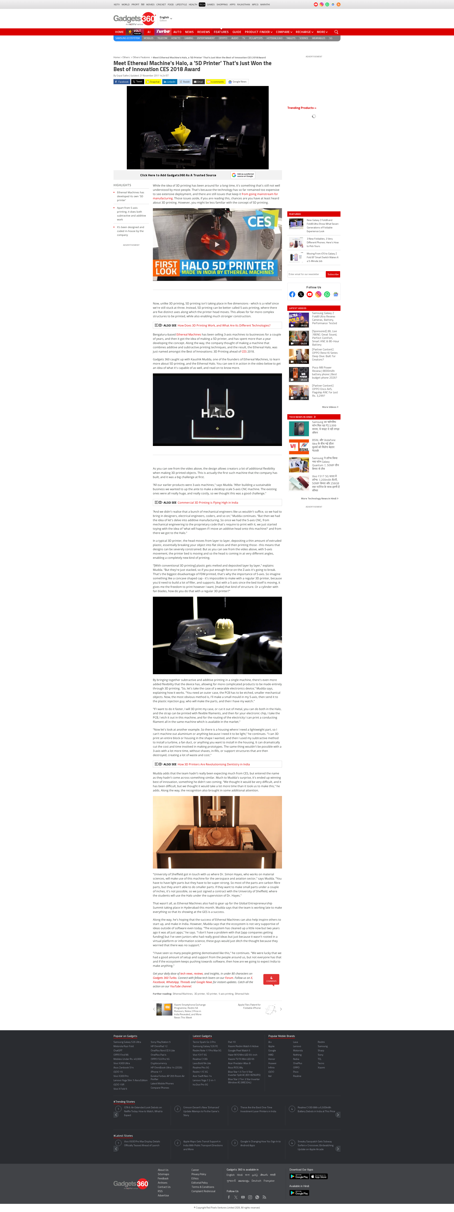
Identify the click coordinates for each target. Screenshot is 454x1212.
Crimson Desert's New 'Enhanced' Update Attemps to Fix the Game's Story (201, 1111)
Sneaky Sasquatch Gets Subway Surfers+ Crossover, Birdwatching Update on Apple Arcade (315, 1145)
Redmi (321, 1042)
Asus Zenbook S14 (124, 1067)
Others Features (141, 57)
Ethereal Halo (242, 994)
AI (149, 32)
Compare (283, 32)
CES (244, 351)
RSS (160, 1191)
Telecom (162, 38)
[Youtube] (310, 294)
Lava (295, 1042)
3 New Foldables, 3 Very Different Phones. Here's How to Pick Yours (323, 243)
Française (269, 1181)
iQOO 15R (119, 1084)
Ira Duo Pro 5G (200, 1084)
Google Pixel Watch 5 (239, 1050)
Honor (271, 1059)
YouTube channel (180, 986)
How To (175, 38)
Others (126, 57)
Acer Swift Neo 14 (202, 1076)
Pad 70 (232, 1042)
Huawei (272, 1063)
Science (304, 38)
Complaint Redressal (203, 1191)
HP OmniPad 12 (159, 1046)
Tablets (290, 38)
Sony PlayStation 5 (161, 1042)
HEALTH (193, 4)
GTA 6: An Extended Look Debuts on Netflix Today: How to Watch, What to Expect (143, 1111)
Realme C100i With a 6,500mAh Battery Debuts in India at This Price (316, 1109)
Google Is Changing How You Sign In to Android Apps (260, 1143)
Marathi (265, 4)
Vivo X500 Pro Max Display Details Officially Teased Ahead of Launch (142, 1143)
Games (211, 4)
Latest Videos (297, 308)
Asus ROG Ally (235, 1067)
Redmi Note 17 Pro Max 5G (207, 1050)
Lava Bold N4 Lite (202, 1063)
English (231, 1175)
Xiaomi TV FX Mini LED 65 (241, 1059)
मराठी (272, 1175)
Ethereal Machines (188, 334)
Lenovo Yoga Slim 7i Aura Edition (131, 1080)
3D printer (199, 994)
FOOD (171, 4)
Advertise (163, 1195)
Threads (185, 982)
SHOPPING (222, 4)
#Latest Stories (123, 1136)
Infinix (271, 1067)
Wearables (318, 38)
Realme (297, 1076)
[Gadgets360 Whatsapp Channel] (327, 294)
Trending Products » (301, 108)
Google (272, 1050)
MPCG (255, 4)
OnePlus (297, 1063)
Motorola (298, 1050)
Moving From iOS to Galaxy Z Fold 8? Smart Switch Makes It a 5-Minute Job (322, 258)
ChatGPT (118, 1050)
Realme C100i (200, 1059)
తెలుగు (264, 1175)
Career (195, 1170)
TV (243, 38)
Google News (204, 982)
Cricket (161, 4)
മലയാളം (243, 1181)
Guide (236, 32)
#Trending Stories (124, 1101)
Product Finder (257, 32)
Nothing (297, 1055)
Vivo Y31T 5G (200, 1055)
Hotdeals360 (274, 38)
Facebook (159, 982)
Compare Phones (160, 1088)
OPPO (296, 1067)
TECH (202, 4)
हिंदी (142, 4)
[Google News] (336, 294)
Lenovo (297, 1046)
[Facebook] (292, 294)
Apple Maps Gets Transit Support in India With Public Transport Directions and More (203, 1145)
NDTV (117, 4)
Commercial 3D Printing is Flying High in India (208, 502)
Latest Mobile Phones (162, 1083)
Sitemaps (163, 1174)
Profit (135, 4)
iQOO (271, 1072)
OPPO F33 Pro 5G (160, 1059)
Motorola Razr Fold (124, 1046)
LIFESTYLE (181, 4)
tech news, (187, 973)
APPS (232, 4)
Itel (270, 1076)
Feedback (163, 1178)
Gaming (188, 38)
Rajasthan (243, 4)
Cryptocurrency (159, 1063)
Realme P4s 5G (201, 1067)
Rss (264, 1196)
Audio (234, 38)
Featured (295, 214)
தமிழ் (255, 1175)
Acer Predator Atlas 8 (239, 1063)
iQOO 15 (118, 1072)
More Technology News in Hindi (319, 498)
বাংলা (247, 1175)
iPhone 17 (156, 1072)
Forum (229, 978)
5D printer (211, 994)
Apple (271, 1046)
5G (330, 38)
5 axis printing (226, 994)
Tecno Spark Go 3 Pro (204, 1042)
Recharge (303, 32)
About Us (163, 1170)
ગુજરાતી (231, 1181)
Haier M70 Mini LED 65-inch (242, 1055)
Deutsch (256, 1181)
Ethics (195, 1178)
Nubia (296, 1059)
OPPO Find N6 (121, 1055)
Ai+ (270, 1042)
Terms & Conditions (203, 1187)
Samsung (323, 1046)
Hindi (240, 1175)
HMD (270, 1055)
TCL (319, 1059)
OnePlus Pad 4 (158, 1055)
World (126, 4)
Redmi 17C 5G (200, 1072)
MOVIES (150, 4)
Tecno (321, 1063)
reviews (198, 973)
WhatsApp (172, 982)
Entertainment (206, 38)
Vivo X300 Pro (121, 1076)
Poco (295, 1072)
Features (221, 32)
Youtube (243, 1196)
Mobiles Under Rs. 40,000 (127, 1059)
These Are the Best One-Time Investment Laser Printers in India (258, 1109)
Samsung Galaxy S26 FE (205, 1046)
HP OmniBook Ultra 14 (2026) (166, 1067)
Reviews (203, 32)
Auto (177, 32)
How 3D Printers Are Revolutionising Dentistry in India (214, 764)
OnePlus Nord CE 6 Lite (163, 1050)
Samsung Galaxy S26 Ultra (127, 1042)
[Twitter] (301, 294)
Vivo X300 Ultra (122, 1063)
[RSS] (338, 4)
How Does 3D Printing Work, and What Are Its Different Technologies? (224, 325)
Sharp (321, 1050)
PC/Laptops (256, 38)
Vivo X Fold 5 (120, 1089)
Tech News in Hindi (301, 417)
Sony (320, 1055)
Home (119, 32)
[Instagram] (318, 294)
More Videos (329, 407)
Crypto (223, 38)
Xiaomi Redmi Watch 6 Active (243, 1046)
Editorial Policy (200, 1183)
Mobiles (148, 38)
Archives (162, 1183)
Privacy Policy (199, 1174)
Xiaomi (321, 1067)
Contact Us (164, 1187)
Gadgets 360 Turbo (164, 978)
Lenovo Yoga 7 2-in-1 (204, 1080)
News (189, 32)
